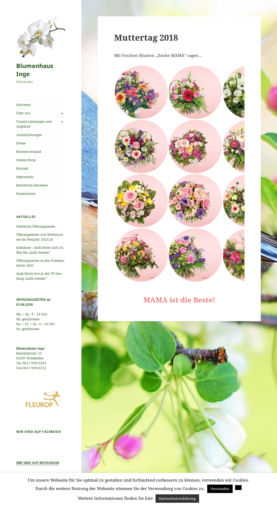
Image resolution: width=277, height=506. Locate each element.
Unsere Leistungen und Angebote (34, 124)
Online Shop (25, 160)
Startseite (23, 104)
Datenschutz (25, 193)
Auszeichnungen (29, 135)
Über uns (23, 113)
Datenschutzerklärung (177, 498)
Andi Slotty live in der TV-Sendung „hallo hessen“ (39, 276)
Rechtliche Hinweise (32, 185)
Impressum (24, 177)
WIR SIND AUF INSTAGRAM (37, 463)
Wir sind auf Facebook (38, 431)
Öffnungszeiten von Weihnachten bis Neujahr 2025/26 (40, 237)
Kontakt (22, 168)
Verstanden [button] (219, 488)
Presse (21, 143)
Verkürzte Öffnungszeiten (35, 226)
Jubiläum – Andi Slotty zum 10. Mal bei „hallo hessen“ (40, 250)
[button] (141, 92)
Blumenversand (28, 151)
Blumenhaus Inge (34, 70)
